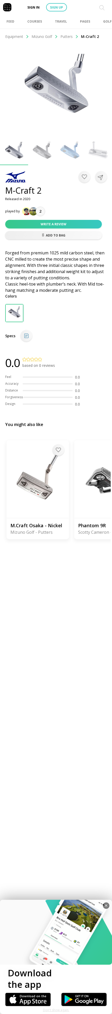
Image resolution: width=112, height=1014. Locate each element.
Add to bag (55, 235)
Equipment (14, 36)
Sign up (56, 7)
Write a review (53, 224)
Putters (66, 36)
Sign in (33, 7)
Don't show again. (56, 1010)
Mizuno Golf (42, 36)
